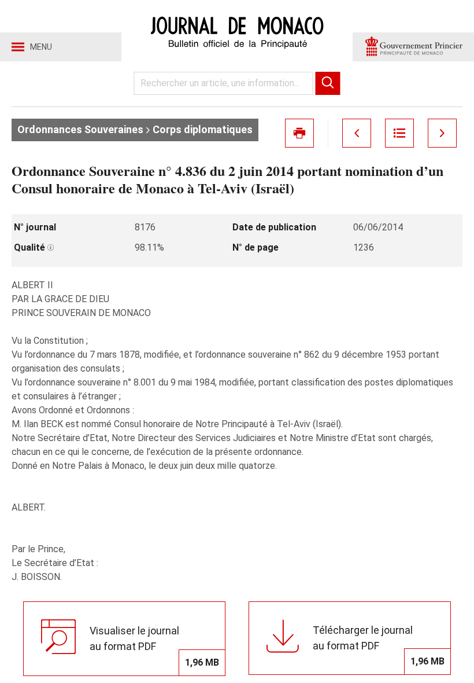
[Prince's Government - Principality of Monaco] (413, 46)
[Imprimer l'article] (299, 133)
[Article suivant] (442, 133)
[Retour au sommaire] (399, 133)
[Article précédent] (356, 133)
